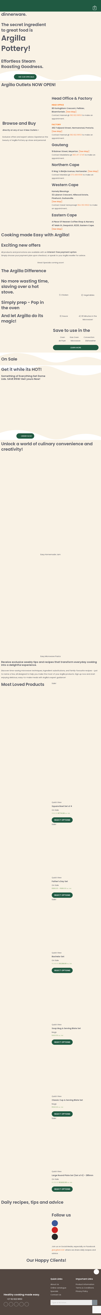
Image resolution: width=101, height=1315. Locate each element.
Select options (62, 820)
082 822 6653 (76, 115)
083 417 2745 (78, 155)
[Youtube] (55, 1230)
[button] (95, 3)
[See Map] (71, 111)
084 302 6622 (83, 205)
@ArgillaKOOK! (58, 1250)
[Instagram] (55, 1237)
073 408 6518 (76, 174)
